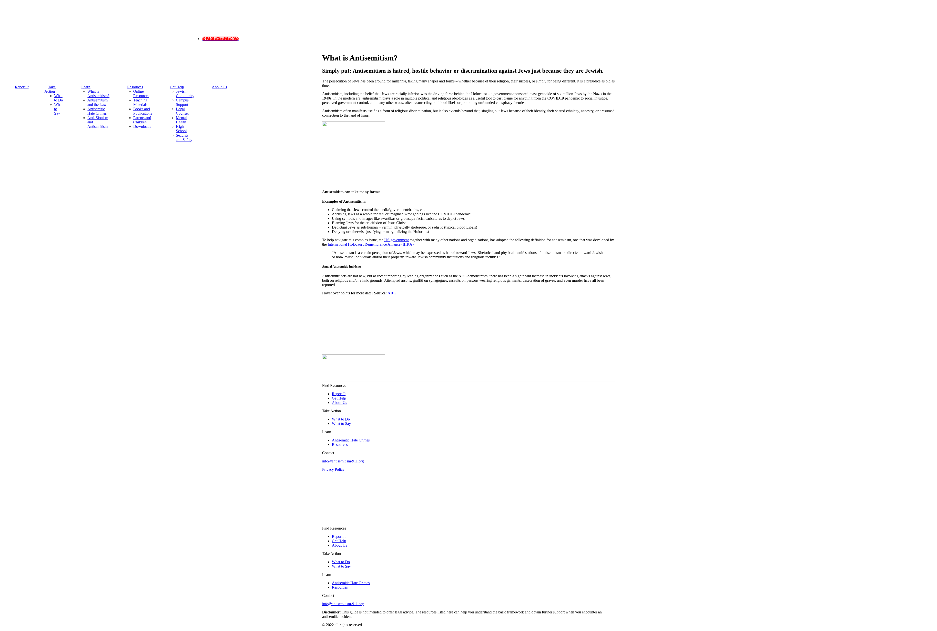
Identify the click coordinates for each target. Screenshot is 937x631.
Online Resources (141, 93)
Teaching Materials (140, 102)
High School (181, 128)
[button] (220, 39)
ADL (391, 293)
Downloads (142, 126)
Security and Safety (184, 137)
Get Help (177, 87)
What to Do (58, 98)
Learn (85, 87)
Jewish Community (185, 93)
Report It (22, 87)
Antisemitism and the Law (97, 102)
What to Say (341, 423)
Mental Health (181, 120)
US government (396, 240)
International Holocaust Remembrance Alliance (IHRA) (371, 244)
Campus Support (182, 102)
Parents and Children (142, 120)
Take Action (50, 89)
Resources (135, 87)
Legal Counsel (182, 111)
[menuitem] (21, 93)
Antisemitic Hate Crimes (97, 111)
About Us (219, 87)
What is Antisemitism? (98, 93)
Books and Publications (142, 111)
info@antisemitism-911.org (343, 461)
